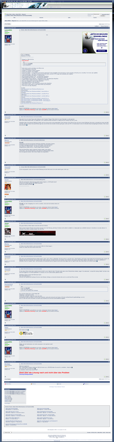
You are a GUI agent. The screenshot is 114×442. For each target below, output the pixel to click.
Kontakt (89, 432)
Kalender (41, 17)
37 (40, 439)
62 (69, 439)
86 (97, 439)
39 (42, 439)
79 (89, 439)
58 (64, 439)
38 (41, 439)
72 (81, 439)
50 (55, 439)
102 (59, 440)
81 (91, 439)
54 (60, 439)
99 (54, 440)
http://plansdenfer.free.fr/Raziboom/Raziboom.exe (32, 89)
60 (67, 439)
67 (75, 439)
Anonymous (9, 284)
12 (11, 439)
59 (65, 439)
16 (15, 439)
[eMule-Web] (8, 14)
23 (24, 439)
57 (63, 439)
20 (20, 439)
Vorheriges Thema (53, 386)
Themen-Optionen (104, 26)
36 (39, 439)
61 (68, 439)
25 (26, 439)
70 (78, 439)
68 (76, 439)
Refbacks (6, 401)
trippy (6, 327)
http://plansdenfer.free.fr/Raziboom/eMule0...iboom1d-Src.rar (35, 98)
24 (25, 439)
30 (32, 439)
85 (96, 439)
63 (70, 439)
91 (103, 439)
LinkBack (96, 26)
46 (50, 439)
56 (62, 439)
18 (18, 439)
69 (77, 439)
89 (100, 439)
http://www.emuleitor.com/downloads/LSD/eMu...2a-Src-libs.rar (35, 99)
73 (82, 439)
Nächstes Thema (61, 386)
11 (10, 439)
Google (59, 383)
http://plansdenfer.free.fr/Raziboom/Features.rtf (31, 103)
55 (61, 439)
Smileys (6, 396)
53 (58, 439)
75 (84, 439)
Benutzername (90, 14)
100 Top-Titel (94, 432)
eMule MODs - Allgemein (21, 14)
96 (108, 439)
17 (17, 439)
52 (57, 439)
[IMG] (6, 397)
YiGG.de (34, 383)
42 (46, 439)
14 (13, 439)
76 (85, 439)
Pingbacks (7, 400)
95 (107, 439)
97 (110, 439)
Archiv (104, 432)
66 (74, 439)
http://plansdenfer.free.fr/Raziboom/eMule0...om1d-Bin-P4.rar (35, 93)
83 (93, 439)
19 (19, 439)
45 (49, 439)
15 (14, 439)
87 (98, 439)
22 (22, 439)
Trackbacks (7, 399)
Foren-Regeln (7, 403)
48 (53, 439)
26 (27, 439)
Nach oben (108, 432)
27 (28, 439)
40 (43, 439)
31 (33, 439)
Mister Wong (8, 383)
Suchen (95, 17)
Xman (56, 108)
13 (12, 439)
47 (51, 439)
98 (111, 439)
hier (46, 108)
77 (86, 439)
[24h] (69, 17)
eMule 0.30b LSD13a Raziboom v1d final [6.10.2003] (31, 116)
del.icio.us (86, 383)
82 (92, 439)
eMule (13, 14)
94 (106, 439)
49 (54, 439)
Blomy (7, 140)
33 (35, 439)
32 (34, 439)
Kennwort (89, 15)
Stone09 (7, 117)
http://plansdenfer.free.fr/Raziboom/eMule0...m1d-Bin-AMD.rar (35, 96)
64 (71, 439)
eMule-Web (99, 432)
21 (21, 439)
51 (56, 439)
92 (104, 439)
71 (79, 439)
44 (48, 439)
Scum (7, 180)
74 (83, 439)
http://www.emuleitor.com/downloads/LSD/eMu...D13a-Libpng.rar (35, 100)
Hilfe (14, 17)
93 (105, 439)
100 (56, 440)
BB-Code (6, 395)
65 (72, 439)
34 (36, 439)
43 (47, 439)
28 (29, 439)
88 (99, 439)
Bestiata (7, 364)
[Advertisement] (32, 42)
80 (90, 439)
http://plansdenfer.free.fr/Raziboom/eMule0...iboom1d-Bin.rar (35, 91)
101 (57, 440)
